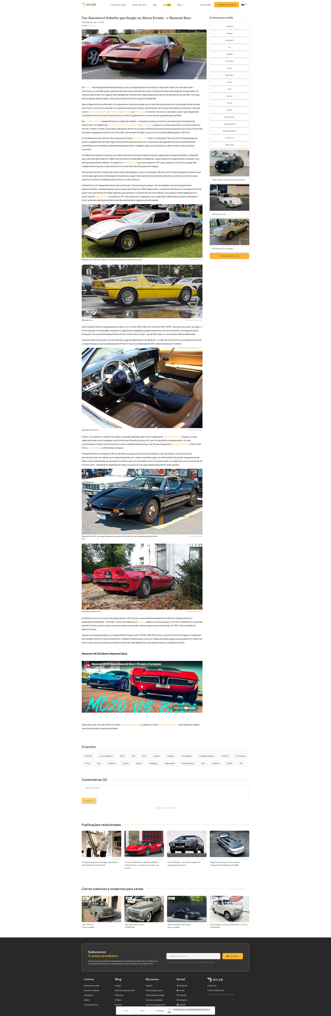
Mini (144, 756)
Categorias (88, 995)
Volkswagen (94, 111)
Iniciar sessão (205, 4)
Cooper (142, 111)
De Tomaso (229, 61)
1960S (229, 763)
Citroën (112, 111)
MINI (136, 111)
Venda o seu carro (139, 4)
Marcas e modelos (91, 990)
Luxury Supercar (106, 756)
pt (245, 4)
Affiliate (118, 1000)
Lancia (91, 447)
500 (128, 111)
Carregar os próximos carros (229, 256)
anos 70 (88, 87)
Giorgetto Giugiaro (171, 436)
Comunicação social (154, 990)
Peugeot (142, 621)
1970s (87, 763)
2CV (118, 111)
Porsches (112, 125)
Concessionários (91, 1004)
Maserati (127, 162)
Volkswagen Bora (230, 124)
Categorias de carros (130, 724)
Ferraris (121, 125)
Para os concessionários (125, 990)
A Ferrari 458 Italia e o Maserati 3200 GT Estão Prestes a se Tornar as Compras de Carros (142, 865)
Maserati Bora (230, 117)
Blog (154, 4)
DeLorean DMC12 (180, 444)
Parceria (118, 1004)
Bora (134, 162)
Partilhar (160, 1010)
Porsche (229, 96)
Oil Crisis (88, 756)
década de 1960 (92, 121)
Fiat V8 (229, 103)
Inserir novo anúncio (227, 4)
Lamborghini (229, 40)
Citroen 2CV (229, 138)
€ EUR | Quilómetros (215, 990)
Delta (97, 447)
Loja (166, 4)
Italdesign (229, 26)
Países (86, 1000)
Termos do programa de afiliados (155, 1006)
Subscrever (234, 956)
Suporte (149, 985)
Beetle (104, 111)
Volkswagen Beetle (229, 131)
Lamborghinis (132, 125)
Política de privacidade (155, 995)
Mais (179, 4)
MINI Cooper (229, 145)
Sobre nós (119, 995)
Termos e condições (154, 1000)
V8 (241, 763)
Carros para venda (118, 4)
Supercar (216, 763)
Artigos (118, 985)
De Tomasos (146, 125)
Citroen (229, 82)
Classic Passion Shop (168, 724)
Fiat (124, 111)
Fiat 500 (229, 110)
